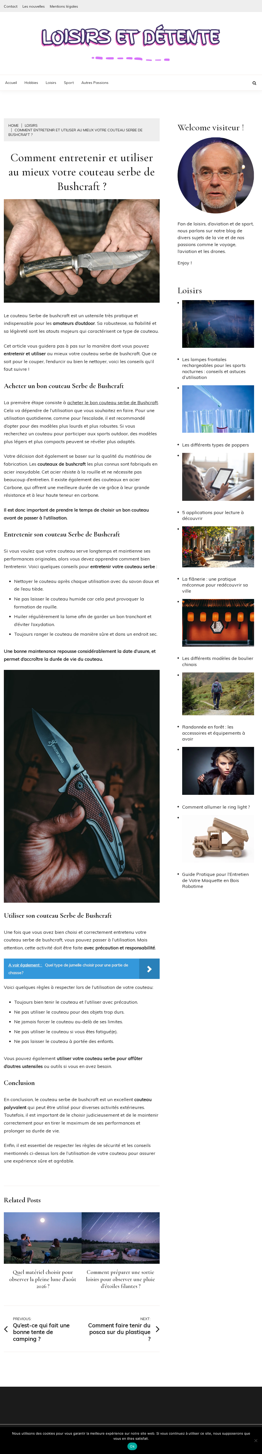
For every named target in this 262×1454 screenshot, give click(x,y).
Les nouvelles (34, 6)
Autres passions (94, 82)
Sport (69, 82)
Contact (10, 6)
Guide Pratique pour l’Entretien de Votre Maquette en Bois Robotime (215, 880)
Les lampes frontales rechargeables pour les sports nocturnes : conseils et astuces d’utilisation (214, 368)
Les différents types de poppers (215, 445)
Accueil (11, 82)
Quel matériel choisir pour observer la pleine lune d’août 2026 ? (42, 1279)
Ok (132, 1446)
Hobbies (31, 82)
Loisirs (51, 82)
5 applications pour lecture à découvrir (213, 515)
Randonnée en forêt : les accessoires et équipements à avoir (213, 733)
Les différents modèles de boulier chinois (217, 661)
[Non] (255, 1440)
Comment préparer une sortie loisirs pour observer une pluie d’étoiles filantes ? (120, 1279)
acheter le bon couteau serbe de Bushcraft (112, 402)
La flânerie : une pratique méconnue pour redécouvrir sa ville (215, 585)
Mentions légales (64, 6)
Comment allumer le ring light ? (216, 807)
